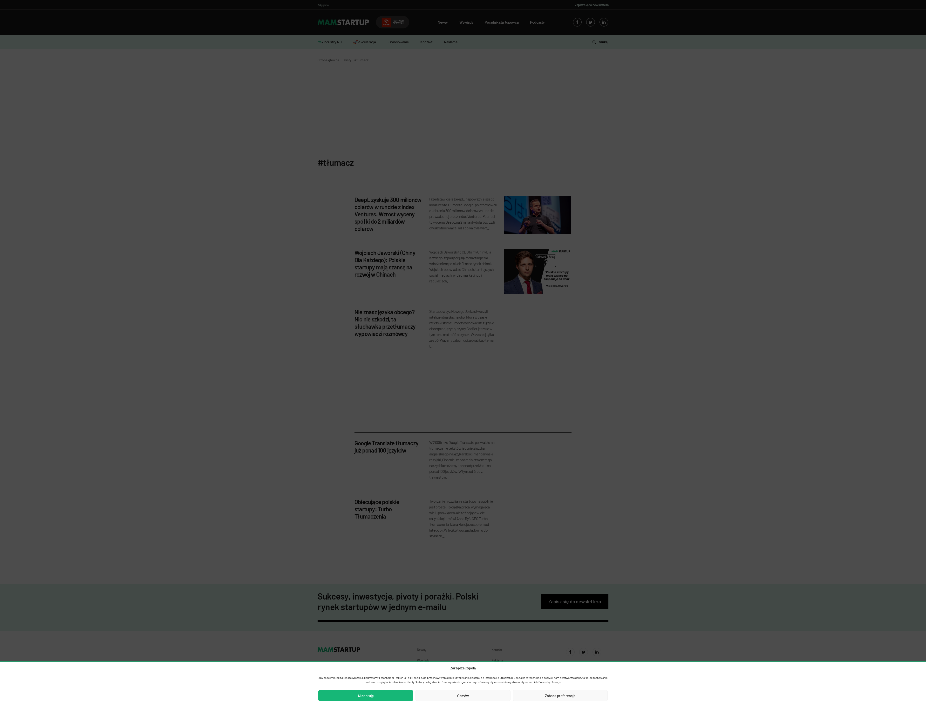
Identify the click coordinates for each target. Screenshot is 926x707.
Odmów (463, 696)
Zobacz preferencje (560, 696)
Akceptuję (366, 696)
